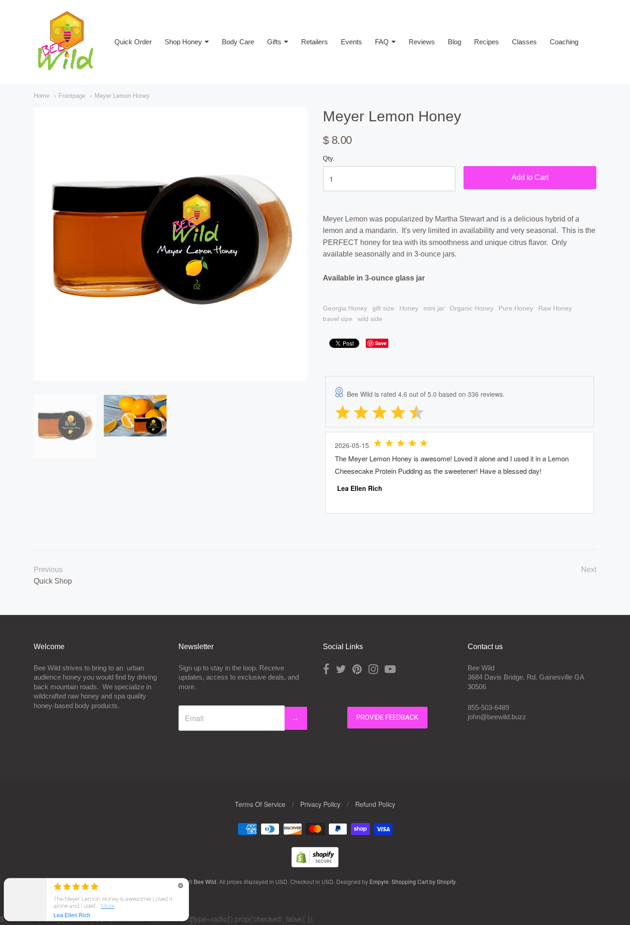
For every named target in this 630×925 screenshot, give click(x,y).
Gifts (274, 42)
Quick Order (133, 42)
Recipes (486, 42)
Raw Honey (555, 308)
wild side (369, 318)
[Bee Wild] (65, 66)
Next (588, 569)
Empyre (379, 881)
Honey (408, 308)
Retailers (314, 42)
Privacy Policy (320, 804)
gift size (383, 308)
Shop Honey (183, 42)
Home (41, 95)
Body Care (238, 42)
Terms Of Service (260, 804)
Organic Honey (471, 308)
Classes (524, 42)
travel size (337, 318)
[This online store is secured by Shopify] (315, 864)
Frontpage (72, 95)
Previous (48, 569)
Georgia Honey (345, 308)
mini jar (434, 308)
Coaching (564, 42)
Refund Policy (375, 804)
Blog (454, 42)
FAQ (382, 42)
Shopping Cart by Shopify (423, 881)
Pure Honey (516, 308)
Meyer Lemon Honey (122, 95)
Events (351, 42)
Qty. (328, 158)
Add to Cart (529, 177)
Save (380, 343)
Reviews (422, 42)
